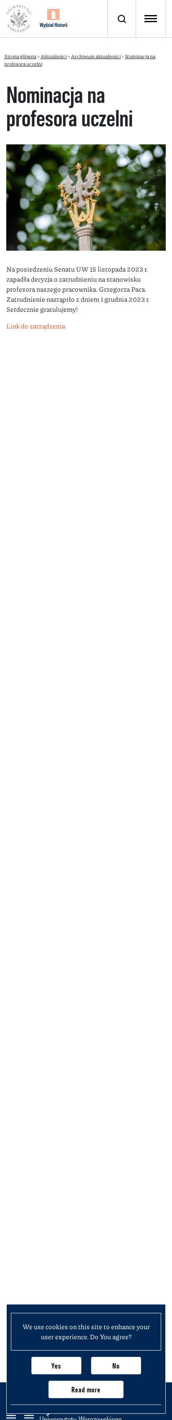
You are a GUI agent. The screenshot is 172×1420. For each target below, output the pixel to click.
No (116, 1365)
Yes (56, 1365)
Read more (86, 1389)
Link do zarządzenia (35, 326)
